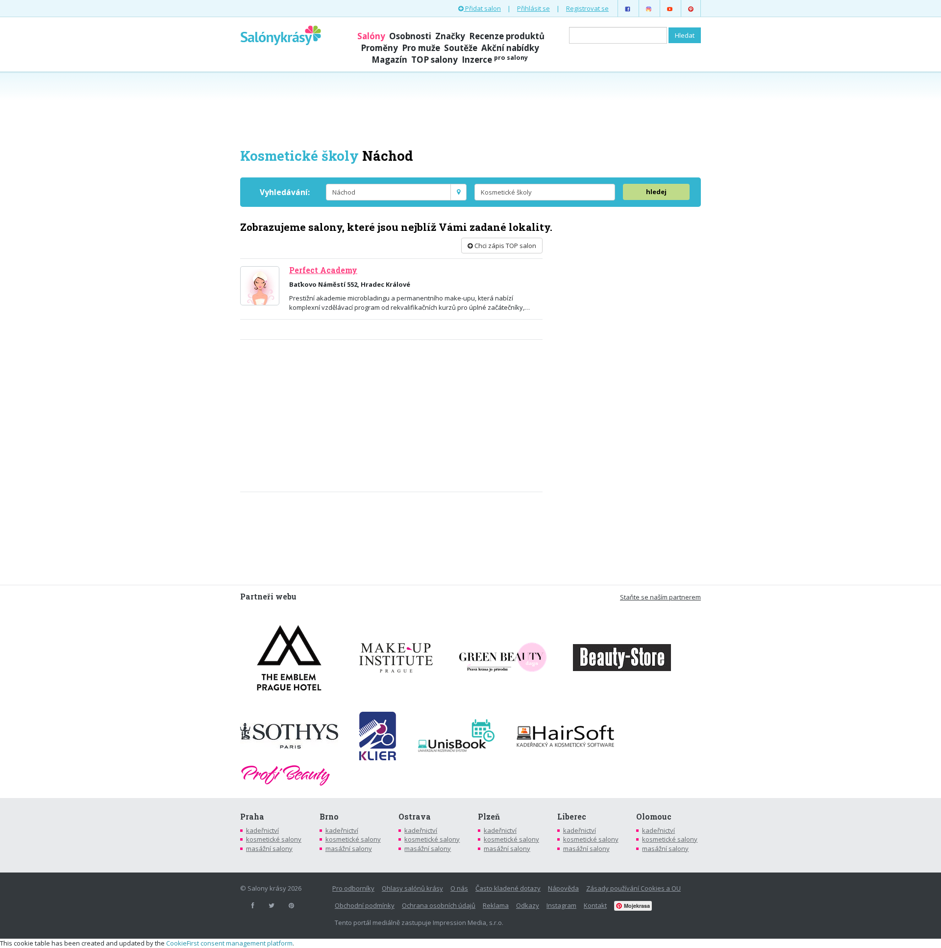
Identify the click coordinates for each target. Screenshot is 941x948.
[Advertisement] (470, 109)
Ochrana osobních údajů (438, 905)
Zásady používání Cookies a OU (633, 888)
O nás (459, 888)
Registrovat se (587, 8)
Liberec (571, 817)
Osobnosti (410, 36)
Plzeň (489, 817)
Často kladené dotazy (508, 888)
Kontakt (595, 905)
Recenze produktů (507, 36)
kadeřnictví (262, 830)
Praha (252, 817)
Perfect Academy (323, 270)
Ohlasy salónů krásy (412, 888)
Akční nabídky (510, 47)
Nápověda (563, 888)
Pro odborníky (353, 888)
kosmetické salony (273, 839)
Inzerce (495, 59)
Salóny (371, 36)
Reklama (496, 905)
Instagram (561, 905)
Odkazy (527, 905)
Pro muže (421, 47)
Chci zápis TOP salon (504, 245)
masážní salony (269, 848)
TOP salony (434, 59)
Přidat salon (482, 8)
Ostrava (414, 817)
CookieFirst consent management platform (229, 943)
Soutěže (460, 47)
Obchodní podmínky (365, 905)
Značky (450, 36)
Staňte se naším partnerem (660, 597)
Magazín (389, 59)
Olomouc (653, 817)
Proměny (379, 47)
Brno (329, 817)
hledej (656, 191)
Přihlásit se (533, 8)
